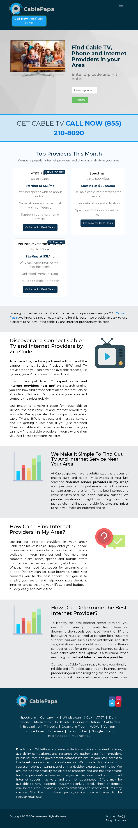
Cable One (112, 722)
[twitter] (112, 703)
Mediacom (42, 722)
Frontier (23, 722)
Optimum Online (86, 722)
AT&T (100, 717)
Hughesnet (81, 736)
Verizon (109, 726)
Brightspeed (58, 736)
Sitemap (120, 820)
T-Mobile (51, 726)
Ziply (112, 717)
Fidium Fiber (78, 731)
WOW (94, 726)
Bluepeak (55, 731)
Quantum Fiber (74, 726)
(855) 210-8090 (29, 21)
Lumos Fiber (34, 731)
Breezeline (31, 726)
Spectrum (28, 717)
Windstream (72, 717)
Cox (89, 717)
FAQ (120, 816)
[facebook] (112, 699)
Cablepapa (37, 816)
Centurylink (49, 717)
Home (110, 816)
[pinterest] (118, 703)
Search (80, 100)
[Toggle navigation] (121, 5)
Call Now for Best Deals (40, 227)
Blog (108, 820)
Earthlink (62, 722)
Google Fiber (102, 731)
